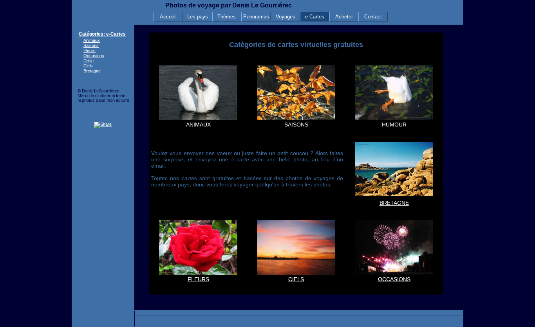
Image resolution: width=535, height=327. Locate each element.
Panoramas (256, 17)
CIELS (296, 279)
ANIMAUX (198, 124)
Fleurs (89, 50)
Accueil (168, 17)
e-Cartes (314, 17)
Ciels (88, 65)
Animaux (91, 40)
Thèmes (226, 17)
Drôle (88, 60)
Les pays (197, 17)
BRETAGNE (394, 203)
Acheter (344, 17)
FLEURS (198, 279)
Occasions (93, 55)
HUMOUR (394, 124)
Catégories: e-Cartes (102, 34)
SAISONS (296, 124)
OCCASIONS (394, 279)
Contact (373, 17)
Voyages (285, 17)
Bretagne (92, 71)
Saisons (91, 45)
